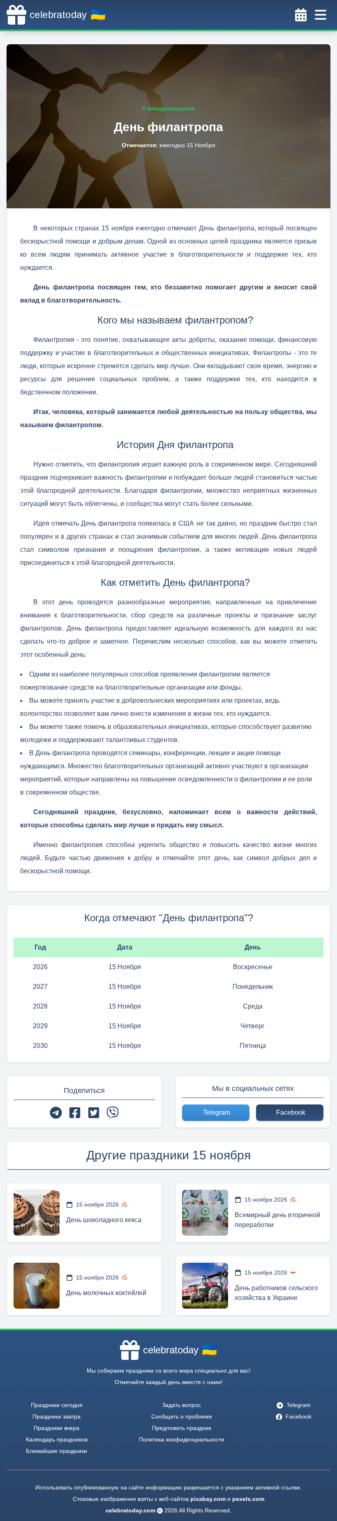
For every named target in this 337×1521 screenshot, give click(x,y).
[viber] (112, 1113)
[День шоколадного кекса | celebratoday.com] (37, 1213)
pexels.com (248, 1499)
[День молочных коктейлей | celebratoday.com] (37, 1286)
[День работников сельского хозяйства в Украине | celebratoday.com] (205, 1286)
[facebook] (75, 1113)
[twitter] (94, 1113)
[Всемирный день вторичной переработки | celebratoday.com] (205, 1213)
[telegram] (56, 1113)
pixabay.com (208, 1499)
